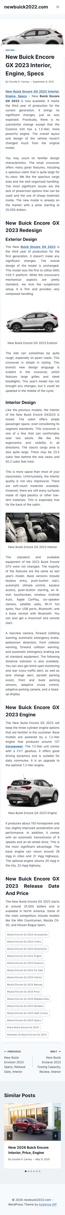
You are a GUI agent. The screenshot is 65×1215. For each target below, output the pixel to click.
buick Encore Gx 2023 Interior (24, 977)
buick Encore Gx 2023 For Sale (25, 970)
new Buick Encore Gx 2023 (23, 1027)
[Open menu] (57, 6)
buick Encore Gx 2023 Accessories (27, 934)
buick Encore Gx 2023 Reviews (25, 1006)
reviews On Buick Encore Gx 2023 (27, 1034)
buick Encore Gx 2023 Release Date (28, 999)
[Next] (55, 1136)
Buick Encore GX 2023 (38, 247)
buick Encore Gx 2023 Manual (24, 984)
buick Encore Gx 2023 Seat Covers (27, 1013)
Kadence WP (48, 1204)
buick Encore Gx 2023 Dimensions (27, 948)
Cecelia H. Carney (19, 81)
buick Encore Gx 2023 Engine (24, 956)
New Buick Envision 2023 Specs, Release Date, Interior (14, 1061)
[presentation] (32, 1122)
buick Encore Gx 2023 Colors (24, 941)
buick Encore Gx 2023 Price (23, 991)
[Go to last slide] (9, 1136)
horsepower (14, 746)
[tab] (26, 1171)
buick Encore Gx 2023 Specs (24, 1020)
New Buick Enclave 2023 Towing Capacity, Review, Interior (49, 1061)
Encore (10, 50)
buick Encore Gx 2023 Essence (25, 963)
